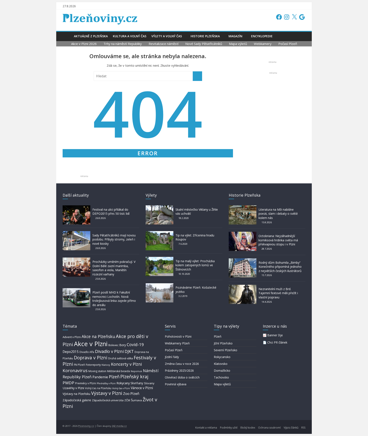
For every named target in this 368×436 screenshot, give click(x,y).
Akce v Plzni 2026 (84, 44)
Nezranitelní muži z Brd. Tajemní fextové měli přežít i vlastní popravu (278, 293)
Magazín (235, 36)
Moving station (97, 371)
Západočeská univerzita (108, 400)
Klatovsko (220, 364)
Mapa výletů (238, 44)
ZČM (127, 400)
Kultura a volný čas (129, 36)
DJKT (129, 351)
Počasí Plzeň (287, 44)
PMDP (68, 382)
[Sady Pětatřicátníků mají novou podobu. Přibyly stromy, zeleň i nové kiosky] (76, 233)
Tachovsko (221, 377)
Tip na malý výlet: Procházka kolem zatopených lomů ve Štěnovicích (195, 265)
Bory (122, 345)
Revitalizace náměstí (163, 44)
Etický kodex (247, 427)
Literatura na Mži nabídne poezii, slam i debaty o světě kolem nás (278, 213)
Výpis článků (291, 427)
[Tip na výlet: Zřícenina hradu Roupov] (159, 233)
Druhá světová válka (120, 358)
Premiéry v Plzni (85, 383)
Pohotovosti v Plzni (178, 336)
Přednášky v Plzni (106, 383)
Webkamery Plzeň (177, 343)
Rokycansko (222, 357)
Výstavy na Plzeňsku (76, 394)
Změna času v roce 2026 (182, 364)
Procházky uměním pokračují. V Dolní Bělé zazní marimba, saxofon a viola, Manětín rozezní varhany (113, 268)
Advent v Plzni (72, 337)
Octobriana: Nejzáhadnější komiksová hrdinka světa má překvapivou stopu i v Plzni (278, 240)
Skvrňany (137, 383)
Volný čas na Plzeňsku (98, 388)
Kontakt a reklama (206, 427)
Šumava (136, 400)
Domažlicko (222, 370)
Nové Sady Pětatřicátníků (203, 44)
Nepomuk (136, 371)
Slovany (149, 383)
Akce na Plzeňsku (98, 336)
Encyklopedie (262, 36)
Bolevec (113, 345)
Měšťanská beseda (118, 371)
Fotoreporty (93, 365)
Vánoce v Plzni (142, 388)
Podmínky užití (228, 427)
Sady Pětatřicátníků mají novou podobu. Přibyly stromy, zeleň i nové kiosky (114, 239)
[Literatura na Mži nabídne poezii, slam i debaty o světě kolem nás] (242, 207)
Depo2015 (71, 352)
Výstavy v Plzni (106, 393)
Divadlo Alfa (86, 352)
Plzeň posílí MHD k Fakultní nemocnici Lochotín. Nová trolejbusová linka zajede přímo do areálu (114, 298)
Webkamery (263, 44)
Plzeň (114, 377)
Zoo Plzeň (131, 393)
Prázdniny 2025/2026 (179, 370)
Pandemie (100, 377)
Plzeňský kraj (134, 376)
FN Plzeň (79, 365)
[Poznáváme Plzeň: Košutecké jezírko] (159, 285)
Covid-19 (135, 344)
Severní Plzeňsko (225, 350)
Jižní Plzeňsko (223, 343)
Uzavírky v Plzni (73, 388)
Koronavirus (75, 370)
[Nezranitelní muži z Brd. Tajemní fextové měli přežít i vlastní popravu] (242, 287)
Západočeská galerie (77, 400)
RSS (303, 427)
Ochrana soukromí (269, 427)
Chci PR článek (277, 342)
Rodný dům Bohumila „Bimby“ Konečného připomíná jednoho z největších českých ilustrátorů (280, 266)
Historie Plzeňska (205, 36)
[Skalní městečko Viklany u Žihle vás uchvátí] (159, 207)
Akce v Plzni (91, 344)
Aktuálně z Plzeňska (91, 36)
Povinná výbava (175, 384)
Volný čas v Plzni (121, 388)
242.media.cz (119, 425)
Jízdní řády (172, 357)
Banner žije (275, 335)
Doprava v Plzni (90, 357)
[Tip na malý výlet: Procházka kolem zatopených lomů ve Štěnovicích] (159, 259)
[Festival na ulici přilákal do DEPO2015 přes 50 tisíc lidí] (76, 207)
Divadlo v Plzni (109, 351)
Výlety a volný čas (166, 36)
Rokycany (123, 383)
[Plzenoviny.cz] (67, 36)
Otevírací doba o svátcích (182, 377)
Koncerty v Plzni (126, 364)
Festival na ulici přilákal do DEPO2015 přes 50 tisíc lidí (110, 211)
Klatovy (106, 364)
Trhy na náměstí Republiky (123, 44)
